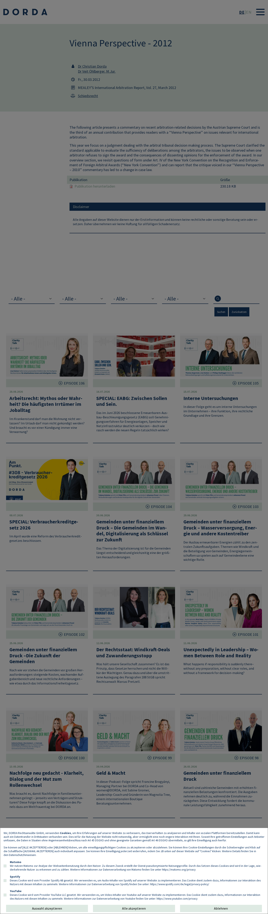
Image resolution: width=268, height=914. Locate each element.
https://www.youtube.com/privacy (177, 898)
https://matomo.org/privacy (179, 869)
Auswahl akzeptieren (47, 908)
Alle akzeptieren (134, 908)
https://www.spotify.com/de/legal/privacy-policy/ (179, 884)
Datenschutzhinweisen (22, 855)
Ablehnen (221, 908)
